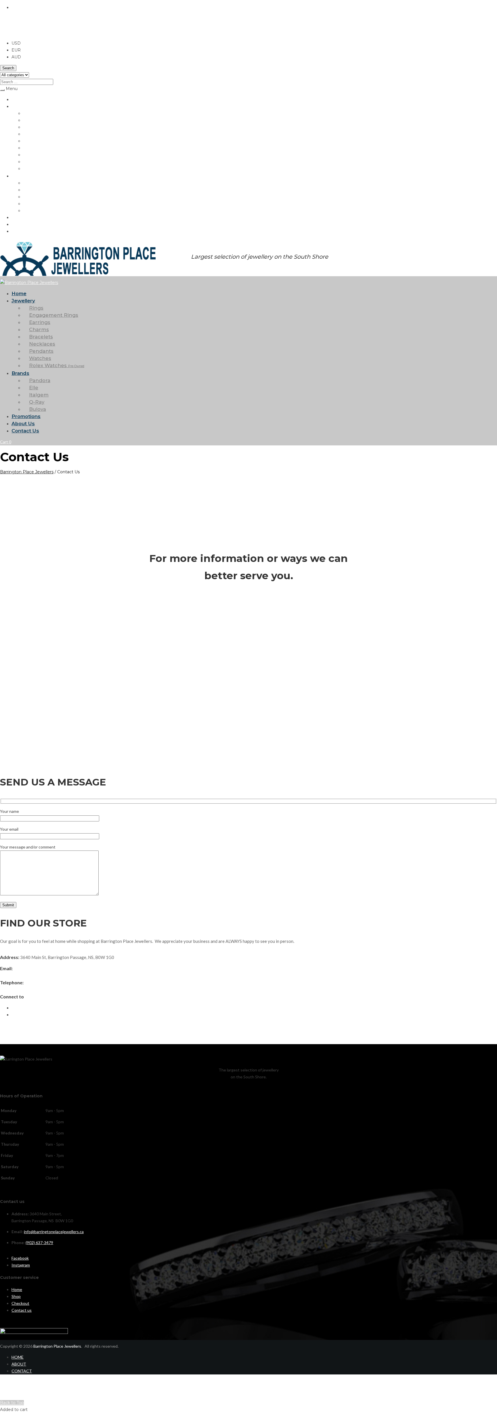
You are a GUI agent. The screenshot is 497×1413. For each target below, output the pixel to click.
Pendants (32, 154)
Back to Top (12, 1402)
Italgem (30, 196)
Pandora (30, 182)
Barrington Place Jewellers (26, 471)
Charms (30, 133)
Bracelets (31, 140)
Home (17, 99)
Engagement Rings (40, 120)
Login (5, 1395)
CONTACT (22, 1370)
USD (4, 32)
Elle (26, 189)
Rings (28, 113)
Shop (16, 1296)
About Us (20, 224)
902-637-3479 (39, 982)
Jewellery (20, 106)
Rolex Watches (42, 168)
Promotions (22, 217)
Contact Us (22, 231)
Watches (31, 161)
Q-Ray (29, 203)
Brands (18, 175)
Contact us (22, 1310)
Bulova (29, 210)
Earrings (30, 127)
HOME (18, 1357)
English (19, 7)
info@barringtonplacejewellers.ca (46, 968)
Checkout (20, 1303)
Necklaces (32, 147)
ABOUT (19, 1363)
